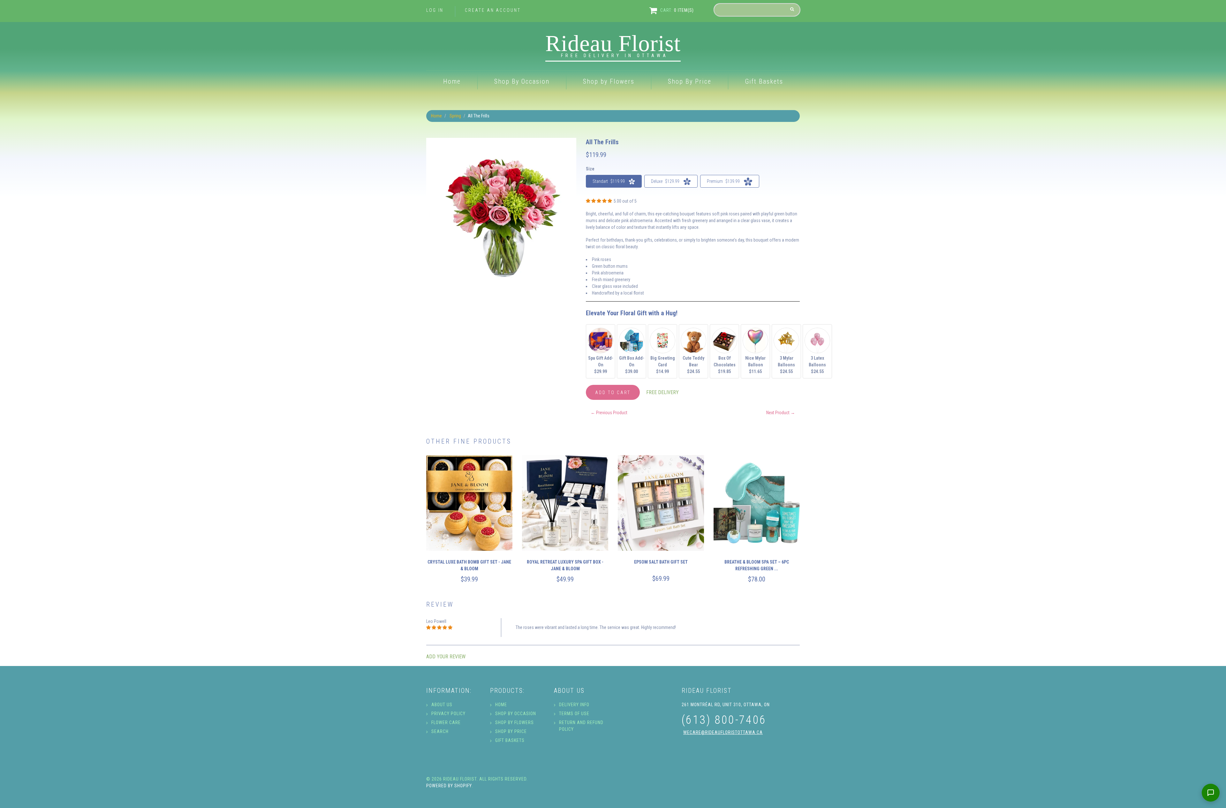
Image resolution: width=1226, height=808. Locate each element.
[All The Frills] (501, 141)
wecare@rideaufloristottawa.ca (723, 732)
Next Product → (780, 412)
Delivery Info (574, 704)
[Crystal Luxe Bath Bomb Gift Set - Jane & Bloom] (469, 503)
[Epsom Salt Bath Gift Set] (661, 503)
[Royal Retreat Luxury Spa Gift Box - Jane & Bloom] (565, 503)
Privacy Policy (448, 713)
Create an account (492, 10)
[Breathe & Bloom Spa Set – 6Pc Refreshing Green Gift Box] (757, 503)
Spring (455, 115)
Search (440, 731)
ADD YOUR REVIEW (445, 657)
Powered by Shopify (449, 785)
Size (590, 168)
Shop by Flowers (608, 81)
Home (452, 81)
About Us (441, 704)
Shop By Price (689, 81)
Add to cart (613, 392)
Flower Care (446, 722)
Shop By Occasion (521, 81)
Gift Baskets (764, 81)
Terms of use (574, 713)
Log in (434, 10)
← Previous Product (609, 412)
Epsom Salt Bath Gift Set (661, 562)
